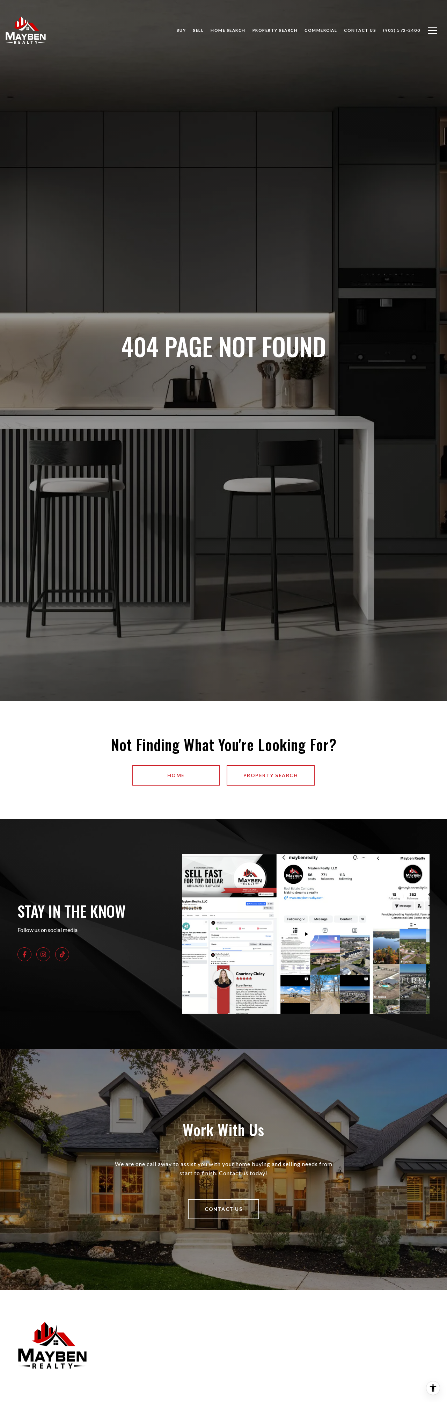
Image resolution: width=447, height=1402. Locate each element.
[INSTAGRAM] (43, 954)
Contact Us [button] (223, 1209)
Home (176, 775)
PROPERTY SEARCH (270, 775)
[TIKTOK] (62, 954)
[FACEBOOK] (24, 954)
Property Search (275, 30)
